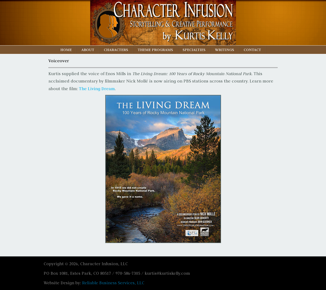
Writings (224, 49)
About (87, 49)
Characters (116, 49)
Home (66, 49)
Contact (252, 49)
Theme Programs (155, 49)
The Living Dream (97, 88)
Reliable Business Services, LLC (113, 282)
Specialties (194, 49)
